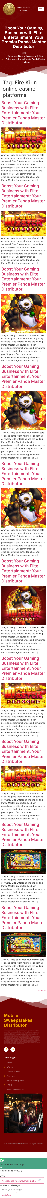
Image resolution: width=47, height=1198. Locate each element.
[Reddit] (12, 1049)
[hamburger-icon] (41, 9)
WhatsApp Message (10, 1185)
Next (42, 990)
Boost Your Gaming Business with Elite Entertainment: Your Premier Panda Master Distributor (23, 112)
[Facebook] (6, 1049)
